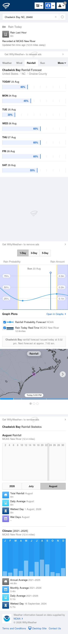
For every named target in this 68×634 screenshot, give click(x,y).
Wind (19, 63)
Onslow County (38, 73)
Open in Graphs (55, 314)
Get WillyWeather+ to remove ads (23, 54)
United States (10, 73)
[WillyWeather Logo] (8, 6)
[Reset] (55, 16)
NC (24, 73)
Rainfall (31, 63)
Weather (7, 63)
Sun (42, 63)
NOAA (17, 618)
